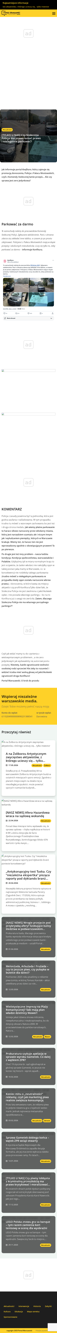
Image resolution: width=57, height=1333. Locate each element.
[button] (53, 13)
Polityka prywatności (43, 1330)
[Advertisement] (28, 79)
